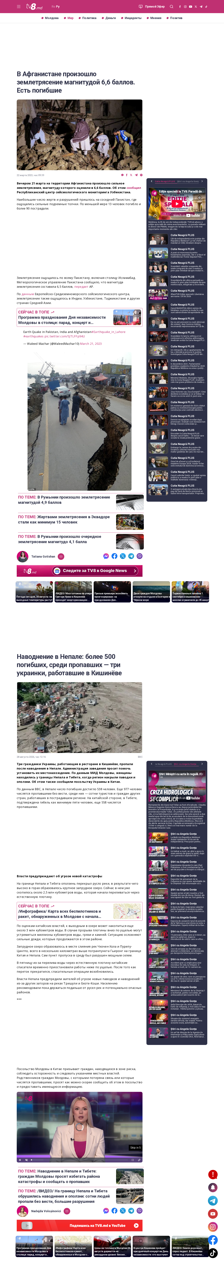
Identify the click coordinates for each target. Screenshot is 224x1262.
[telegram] (136, 175)
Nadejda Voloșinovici (46, 1211)
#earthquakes (33, 336)
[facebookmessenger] (122, 175)
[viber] (141, 175)
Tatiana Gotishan (43, 556)
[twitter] (131, 175)
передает (81, 287)
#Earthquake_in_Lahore (108, 332)
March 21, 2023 (91, 344)
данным (28, 294)
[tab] (166, 183)
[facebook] (126, 175)
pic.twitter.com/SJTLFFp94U (64, 336)
